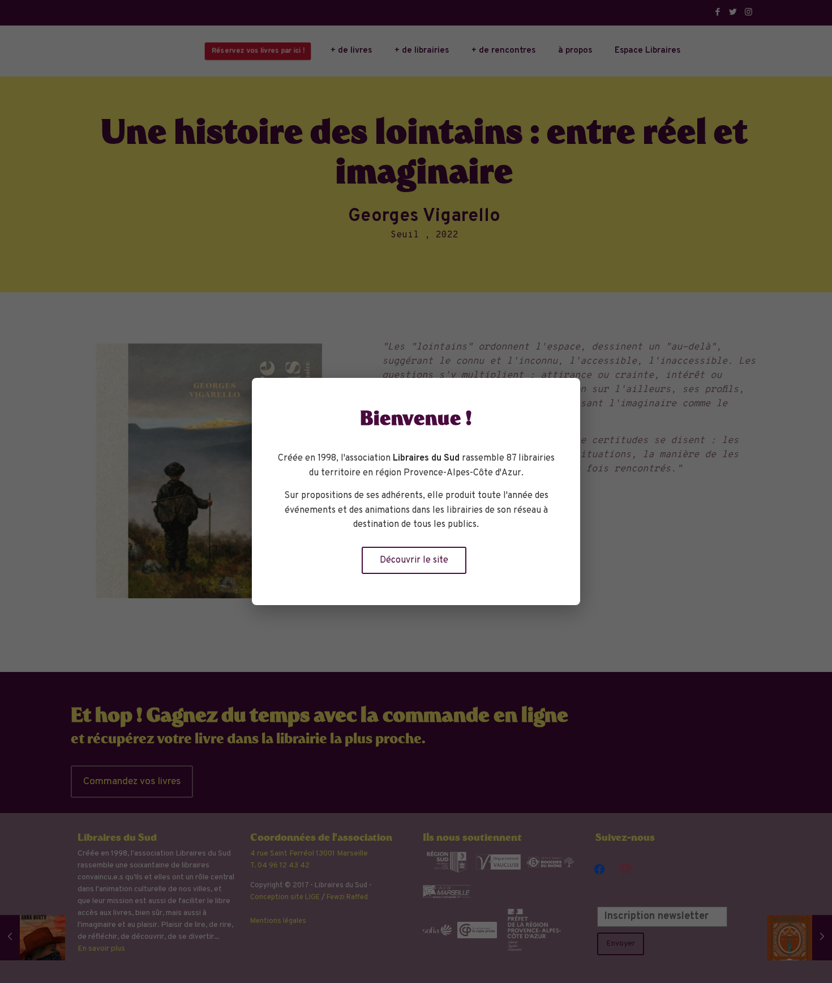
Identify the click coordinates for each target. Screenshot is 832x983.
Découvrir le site (414, 560)
